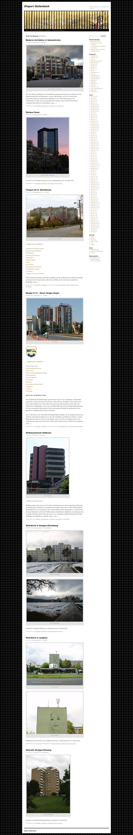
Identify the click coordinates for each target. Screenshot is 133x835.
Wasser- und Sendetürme (96, 88)
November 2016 (94, 106)
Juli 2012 (93, 191)
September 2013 (94, 168)
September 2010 (94, 226)
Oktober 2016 (94, 108)
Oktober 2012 (94, 186)
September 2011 (94, 207)
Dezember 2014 (94, 143)
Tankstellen (93, 83)
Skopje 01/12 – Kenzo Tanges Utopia (42, 293)
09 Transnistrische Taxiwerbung (33, 266)
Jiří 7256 (43, 42)
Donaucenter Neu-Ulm (95, 41)
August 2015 (93, 130)
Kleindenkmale (94, 72)
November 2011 (94, 204)
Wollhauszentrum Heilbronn (38, 432)
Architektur (37, 106)
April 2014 (93, 156)
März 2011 (93, 217)
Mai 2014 (93, 155)
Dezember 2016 (94, 104)
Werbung (92, 90)
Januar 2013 (93, 181)
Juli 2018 (93, 98)
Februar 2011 (93, 218)
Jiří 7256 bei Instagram (95, 261)
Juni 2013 (93, 173)
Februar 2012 (93, 199)
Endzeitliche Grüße (95, 249)
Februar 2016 (93, 121)
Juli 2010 (93, 230)
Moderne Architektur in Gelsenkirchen (43, 40)
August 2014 (93, 150)
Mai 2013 (93, 174)
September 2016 (94, 109)
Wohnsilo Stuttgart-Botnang (38, 750)
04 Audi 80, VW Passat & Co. (33, 255)
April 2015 (93, 137)
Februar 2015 (93, 140)
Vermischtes (59, 519)
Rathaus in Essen (47, 180)
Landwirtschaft (94, 75)
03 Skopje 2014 (30, 370)
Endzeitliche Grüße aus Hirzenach (98, 49)
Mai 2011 (93, 213)
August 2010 (93, 228)
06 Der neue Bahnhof (31, 377)
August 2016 (93, 111)
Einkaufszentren (45, 106)
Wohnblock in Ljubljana (36, 637)
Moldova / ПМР (94, 241)
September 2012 (94, 187)
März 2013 (93, 178)
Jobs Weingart (47, 528)
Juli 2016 (93, 113)
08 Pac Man (29, 382)
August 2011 (93, 209)
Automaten (93, 57)
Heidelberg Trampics (95, 259)
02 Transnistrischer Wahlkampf (33, 251)
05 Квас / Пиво (29, 257)
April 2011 (93, 215)
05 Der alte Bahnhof (31, 375)
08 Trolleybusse (30, 264)
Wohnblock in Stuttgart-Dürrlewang (42, 525)
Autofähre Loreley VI (95, 51)
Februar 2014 (93, 160)
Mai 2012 (93, 194)
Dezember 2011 (94, 202)
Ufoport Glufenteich (36, 6)
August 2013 (93, 170)
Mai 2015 (93, 135)
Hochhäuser (52, 106)
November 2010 (94, 223)
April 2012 (93, 196)
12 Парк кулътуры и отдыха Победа (35, 273)
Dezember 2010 (94, 222)
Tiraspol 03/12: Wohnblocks (38, 189)
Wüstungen (93, 91)
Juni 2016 (93, 114)
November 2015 (94, 126)
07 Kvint (28, 262)
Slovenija (93, 238)
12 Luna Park (29, 391)
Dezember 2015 (94, 124)
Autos (92, 59)
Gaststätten (93, 64)
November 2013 (94, 165)
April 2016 (93, 117)
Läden (92, 73)
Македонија (93, 239)
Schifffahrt (93, 80)
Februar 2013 (93, 179)
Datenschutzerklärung (58, 30)
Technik (92, 85)
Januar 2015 (93, 142)
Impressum (48, 30)
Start (27, 30)
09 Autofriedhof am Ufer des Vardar (34, 384)
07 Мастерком (29, 379)
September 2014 (94, 148)
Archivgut (93, 253)
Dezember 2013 (94, 163)
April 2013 (93, 176)
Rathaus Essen (33, 112)
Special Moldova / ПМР (63, 285)
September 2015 (94, 129)
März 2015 (93, 139)
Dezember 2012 (94, 183)
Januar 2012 (93, 200)
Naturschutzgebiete (95, 77)
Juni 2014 (93, 153)
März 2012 (93, 197)
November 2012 (94, 184)
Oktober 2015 (94, 127)
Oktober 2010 (94, 225)
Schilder (92, 82)
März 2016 (93, 119)
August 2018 (93, 96)
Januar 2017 (93, 103)
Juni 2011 (93, 212)
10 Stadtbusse (29, 386)
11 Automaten (29, 271)
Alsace (92, 243)
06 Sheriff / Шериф (30, 260)
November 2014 (94, 145)
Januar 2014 (93, 161)
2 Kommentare (60, 106)
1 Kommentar (66, 519)
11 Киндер (28, 388)
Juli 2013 (93, 171)
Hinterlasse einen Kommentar (55, 183)
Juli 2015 (93, 132)
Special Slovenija (56, 743)
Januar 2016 (93, 122)
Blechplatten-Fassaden (95, 60)
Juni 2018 (93, 100)
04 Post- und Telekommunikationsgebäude (36, 373)
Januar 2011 (93, 220)
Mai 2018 (93, 101)
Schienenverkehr (94, 78)
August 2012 (93, 189)
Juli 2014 (93, 152)
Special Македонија (63, 426)
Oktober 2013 (94, 166)
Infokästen (93, 69)
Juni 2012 (93, 192)
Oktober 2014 (94, 147)
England (92, 244)
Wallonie (92, 236)
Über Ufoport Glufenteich (36, 30)
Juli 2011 (93, 210)
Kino (92, 70)
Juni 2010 (93, 231)
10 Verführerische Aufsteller (32, 269)
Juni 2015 (93, 134)
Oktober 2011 (94, 205)
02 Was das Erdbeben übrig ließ (33, 368)
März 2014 (93, 158)
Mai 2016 (93, 116)
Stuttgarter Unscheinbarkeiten (97, 251)
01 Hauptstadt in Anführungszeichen (35, 248)
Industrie (92, 67)
